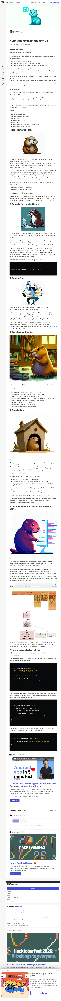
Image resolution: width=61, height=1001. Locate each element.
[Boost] (3, 84)
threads (44, 307)
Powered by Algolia (34, 2)
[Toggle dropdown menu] (56, 755)
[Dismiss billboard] (59, 970)
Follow (33, 888)
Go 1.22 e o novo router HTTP (17, 924)
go (11, 44)
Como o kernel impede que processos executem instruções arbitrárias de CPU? (29, 918)
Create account (54, 2)
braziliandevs (27, 44)
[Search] (7, 2)
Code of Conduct (29, 825)
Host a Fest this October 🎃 (23, 863)
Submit (16, 821)
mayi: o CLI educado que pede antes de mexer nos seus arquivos (25, 911)
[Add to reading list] (3, 79)
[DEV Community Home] (2, 2)
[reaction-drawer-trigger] (3, 67)
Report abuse (38, 825)
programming (18, 44)
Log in (45, 2)
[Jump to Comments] (3, 73)
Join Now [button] (43, 993)
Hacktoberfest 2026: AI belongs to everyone (26, 965)
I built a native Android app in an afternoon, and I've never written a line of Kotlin (33, 784)
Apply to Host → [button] (15, 874)
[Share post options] (2, 89)
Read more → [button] (14, 800)
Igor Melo (16, 31)
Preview (23, 821)
